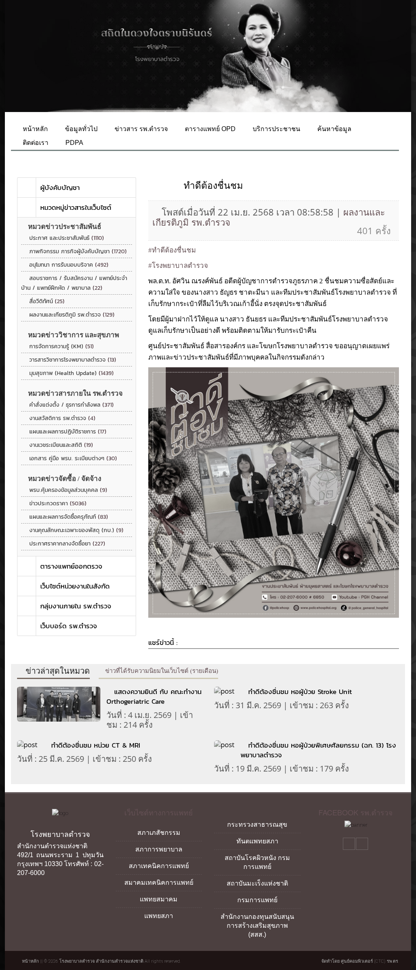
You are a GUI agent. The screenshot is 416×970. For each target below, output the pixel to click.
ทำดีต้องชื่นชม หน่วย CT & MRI (95, 745)
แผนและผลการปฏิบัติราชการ (67, 431)
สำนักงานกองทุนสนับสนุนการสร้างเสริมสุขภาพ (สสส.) (257, 925)
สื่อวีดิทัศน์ (47, 301)
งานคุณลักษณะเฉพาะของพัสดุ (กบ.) (76, 530)
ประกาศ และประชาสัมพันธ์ (66, 238)
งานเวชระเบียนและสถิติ (61, 445)
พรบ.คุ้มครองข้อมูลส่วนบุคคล (68, 490)
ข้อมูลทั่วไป (80, 128)
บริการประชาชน (275, 128)
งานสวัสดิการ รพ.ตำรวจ (62, 418)
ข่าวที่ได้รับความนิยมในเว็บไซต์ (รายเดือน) (161, 671)
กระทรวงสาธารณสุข (257, 824)
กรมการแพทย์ (257, 900)
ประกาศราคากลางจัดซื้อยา (67, 543)
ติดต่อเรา (34, 142)
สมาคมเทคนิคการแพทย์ (158, 882)
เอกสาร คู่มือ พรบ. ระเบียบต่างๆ (73, 458)
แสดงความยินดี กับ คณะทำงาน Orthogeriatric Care (154, 696)
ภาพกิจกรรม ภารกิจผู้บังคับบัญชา (78, 251)
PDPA (73, 142)
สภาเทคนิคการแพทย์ (159, 865)
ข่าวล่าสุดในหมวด (57, 670)
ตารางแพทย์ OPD (209, 128)
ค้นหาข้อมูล (333, 128)
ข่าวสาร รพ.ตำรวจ (140, 128)
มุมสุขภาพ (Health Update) (71, 373)
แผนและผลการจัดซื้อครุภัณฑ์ (68, 517)
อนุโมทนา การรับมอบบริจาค (68, 265)
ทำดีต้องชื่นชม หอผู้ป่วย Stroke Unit (300, 691)
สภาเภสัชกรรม (158, 832)
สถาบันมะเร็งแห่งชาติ (257, 883)
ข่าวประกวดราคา (58, 503)
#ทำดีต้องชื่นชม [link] (172, 250)
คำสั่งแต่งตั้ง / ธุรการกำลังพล (71, 405)
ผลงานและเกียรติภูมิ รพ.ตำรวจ (72, 314)
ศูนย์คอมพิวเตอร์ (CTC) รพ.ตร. (370, 961)
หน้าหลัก (34, 128)
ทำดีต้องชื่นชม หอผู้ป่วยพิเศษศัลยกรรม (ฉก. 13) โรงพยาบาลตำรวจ (318, 750)
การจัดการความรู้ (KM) (61, 346)
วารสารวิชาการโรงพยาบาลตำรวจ (72, 360)
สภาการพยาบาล (158, 849)
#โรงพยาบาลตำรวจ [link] (178, 265)
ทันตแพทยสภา (257, 841)
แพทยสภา (158, 915)
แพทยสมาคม (159, 899)
